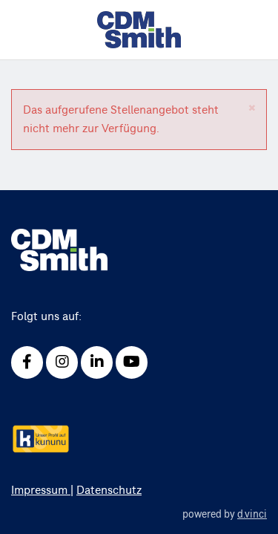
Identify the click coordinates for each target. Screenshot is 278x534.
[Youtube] (132, 362)
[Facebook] (27, 362)
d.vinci (252, 514)
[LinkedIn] (97, 362)
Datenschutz (109, 490)
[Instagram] (62, 362)
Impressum (40, 490)
